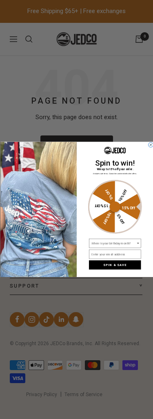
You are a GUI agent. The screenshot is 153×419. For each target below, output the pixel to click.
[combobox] (113, 243)
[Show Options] (138, 243)
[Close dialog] (150, 144)
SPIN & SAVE (114, 265)
